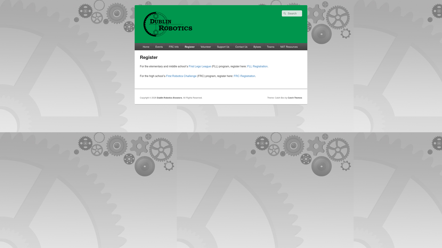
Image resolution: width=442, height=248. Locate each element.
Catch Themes (295, 97)
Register (190, 46)
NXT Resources (289, 46)
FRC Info (174, 46)
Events (159, 46)
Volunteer (206, 46)
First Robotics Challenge (181, 76)
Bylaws (257, 46)
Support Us (223, 46)
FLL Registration (257, 66)
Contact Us (241, 46)
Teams (270, 46)
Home (146, 46)
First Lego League (200, 66)
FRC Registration (244, 76)
